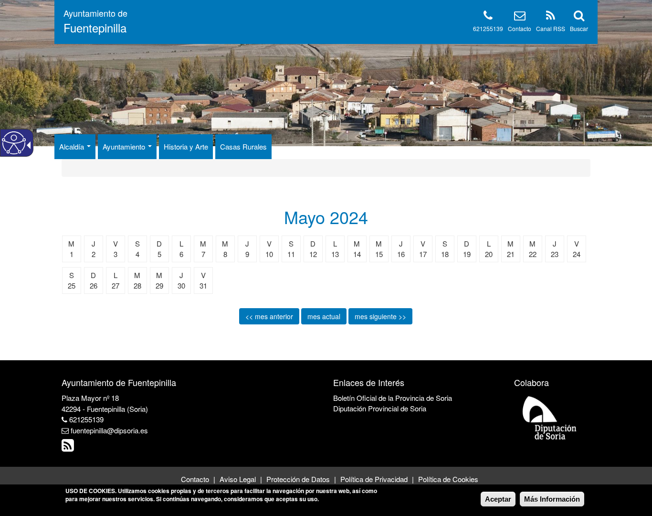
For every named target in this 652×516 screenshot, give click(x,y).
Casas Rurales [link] (243, 146)
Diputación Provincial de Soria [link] (379, 408)
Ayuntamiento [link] (125, 146)
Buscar (579, 28)
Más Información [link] (552, 499)
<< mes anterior (269, 316)
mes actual (323, 316)
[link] (69, 447)
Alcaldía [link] (72, 146)
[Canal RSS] (550, 17)
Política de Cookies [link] (448, 479)
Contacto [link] (195, 479)
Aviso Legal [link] (238, 479)
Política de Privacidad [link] (374, 479)
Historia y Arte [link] (186, 146)
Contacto (519, 28)
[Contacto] (520, 17)
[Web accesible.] (13, 142)
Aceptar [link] (498, 499)
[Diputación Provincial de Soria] (550, 417)
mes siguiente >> (380, 316)
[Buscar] (579, 17)
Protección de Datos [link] (298, 479)
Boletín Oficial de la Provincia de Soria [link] (392, 398)
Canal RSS (550, 28)
